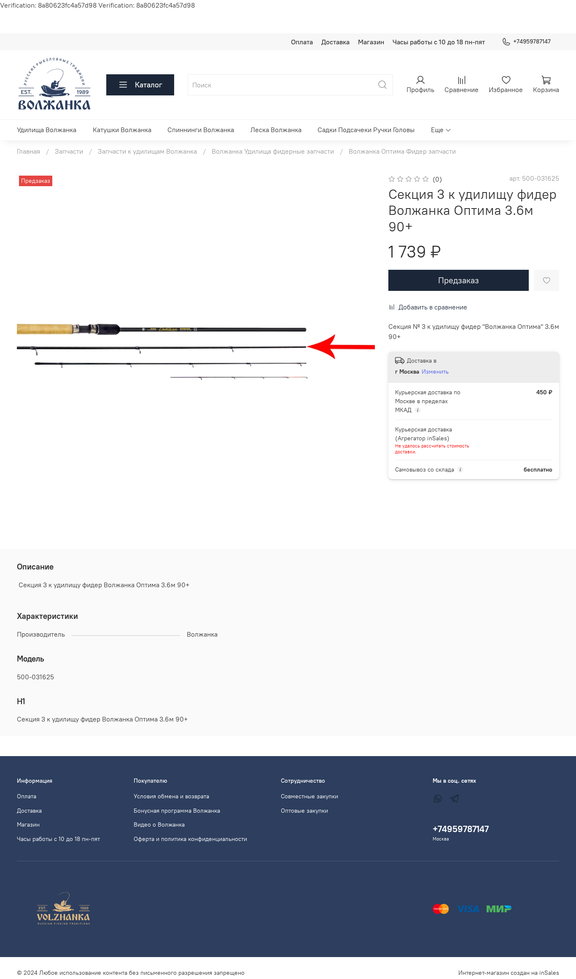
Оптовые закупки (304, 810)
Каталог (148, 84)
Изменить (435, 371)
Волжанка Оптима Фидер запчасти (402, 151)
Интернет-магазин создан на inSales (508, 972)
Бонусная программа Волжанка (177, 810)
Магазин (371, 42)
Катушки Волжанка (122, 129)
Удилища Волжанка (46, 129)
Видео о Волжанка (159, 824)
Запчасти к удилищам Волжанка (147, 151)
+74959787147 (532, 41)
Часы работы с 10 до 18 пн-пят (439, 42)
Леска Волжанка (275, 129)
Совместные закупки (309, 796)
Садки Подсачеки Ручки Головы (366, 129)
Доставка (335, 42)
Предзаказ (458, 280)
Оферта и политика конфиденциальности (190, 839)
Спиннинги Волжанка (200, 129)
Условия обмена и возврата (171, 796)
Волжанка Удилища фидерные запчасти (273, 151)
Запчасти (69, 151)
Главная (28, 151)
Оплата (302, 42)
